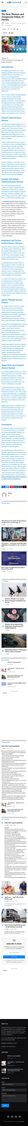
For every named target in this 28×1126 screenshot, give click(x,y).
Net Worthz (21, 1121)
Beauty (4, 10)
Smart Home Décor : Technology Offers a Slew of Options (16, 650)
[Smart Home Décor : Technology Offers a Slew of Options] (14, 641)
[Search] (26, 2)
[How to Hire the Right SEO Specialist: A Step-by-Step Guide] (14, 558)
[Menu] (2, 2)
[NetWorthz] (14, 2)
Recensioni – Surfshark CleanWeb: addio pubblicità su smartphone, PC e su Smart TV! (13, 545)
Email (3, 1087)
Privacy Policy (13, 962)
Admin (7, 23)
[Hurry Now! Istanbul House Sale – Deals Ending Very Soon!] (4, 677)
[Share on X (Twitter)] (11, 29)
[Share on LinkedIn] (17, 29)
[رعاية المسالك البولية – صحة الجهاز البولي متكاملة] (4, 670)
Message (4, 1093)
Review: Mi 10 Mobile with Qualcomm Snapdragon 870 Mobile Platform (14, 626)
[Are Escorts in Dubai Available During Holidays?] (4, 684)
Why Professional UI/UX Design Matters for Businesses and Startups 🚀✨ (13, 521)
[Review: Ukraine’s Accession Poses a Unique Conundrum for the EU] (14, 590)
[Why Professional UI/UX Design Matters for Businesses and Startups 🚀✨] (14, 512)
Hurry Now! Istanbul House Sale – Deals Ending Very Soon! (15, 676)
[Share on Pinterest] (14, 29)
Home (2, 6)
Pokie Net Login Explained (14, 662)
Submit (5, 1105)
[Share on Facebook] (8, 29)
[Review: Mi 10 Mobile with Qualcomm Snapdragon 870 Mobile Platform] (14, 615)
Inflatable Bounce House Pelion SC (14, 201)
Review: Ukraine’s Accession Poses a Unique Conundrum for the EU (15, 600)
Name (3, 1082)
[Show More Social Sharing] (20, 29)
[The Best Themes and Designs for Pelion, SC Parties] (14, 44)
